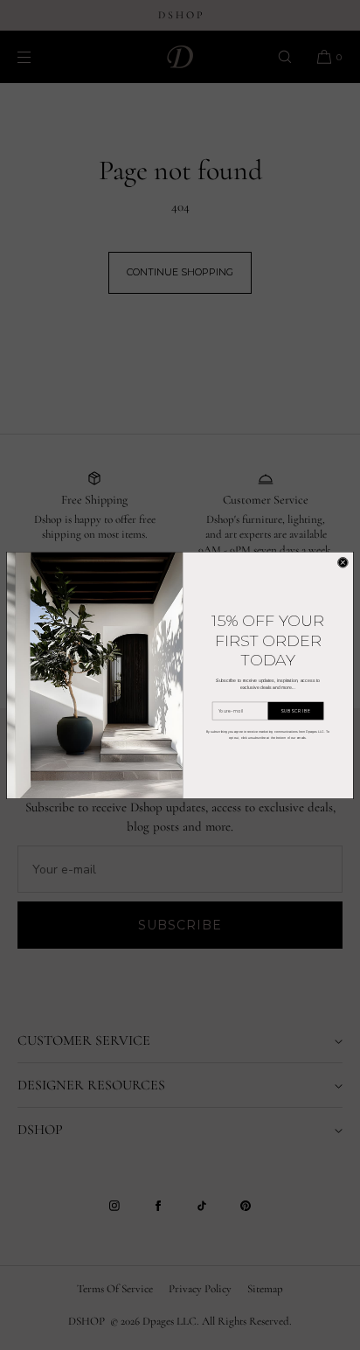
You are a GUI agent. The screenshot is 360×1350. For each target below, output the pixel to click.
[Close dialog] (343, 562)
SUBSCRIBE (295, 710)
